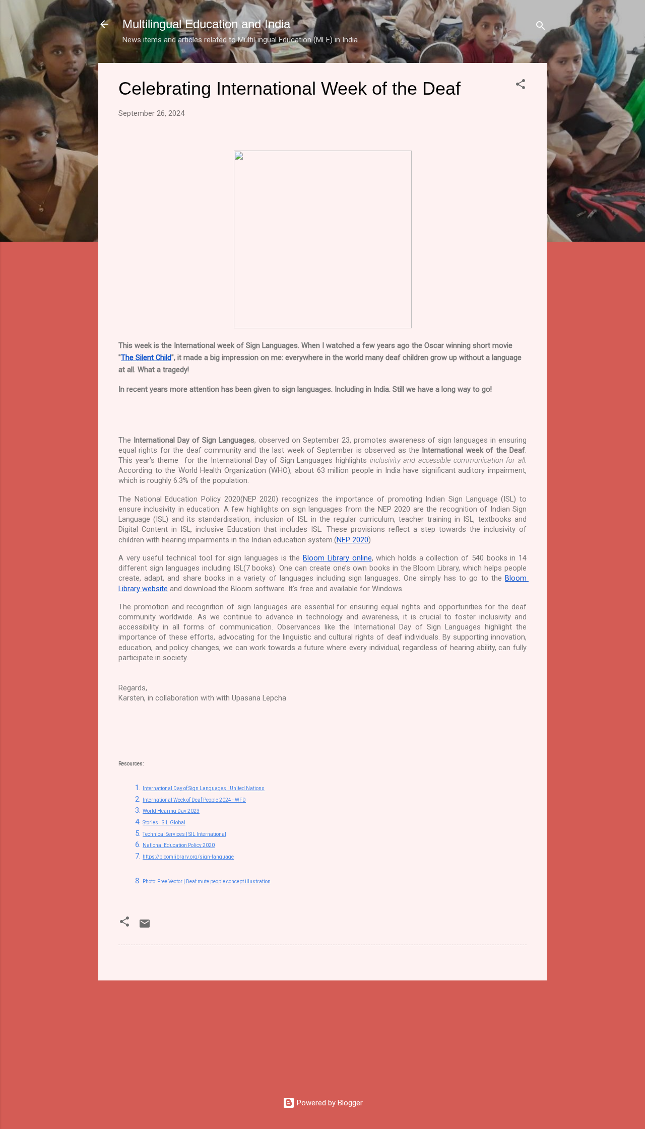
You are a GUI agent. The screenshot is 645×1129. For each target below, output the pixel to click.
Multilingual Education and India (206, 24)
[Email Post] (145, 927)
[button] (520, 86)
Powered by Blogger (329, 1102)
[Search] (541, 27)
